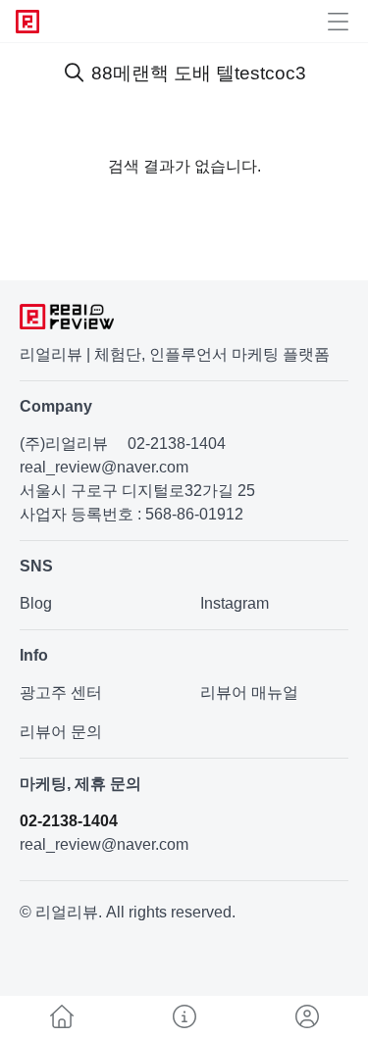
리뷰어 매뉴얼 (249, 692)
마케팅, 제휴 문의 (80, 783)
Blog (36, 603)
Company (56, 406)
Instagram (234, 603)
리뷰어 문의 (61, 731)
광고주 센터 (61, 692)
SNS (36, 566)
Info (34, 655)
